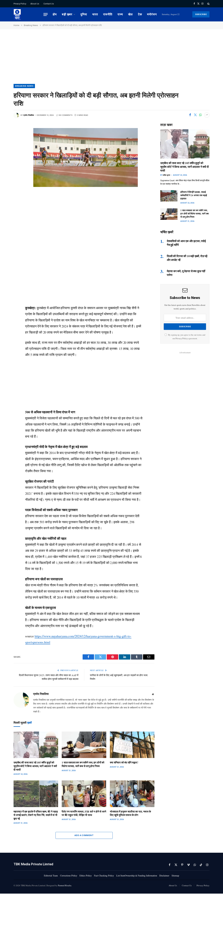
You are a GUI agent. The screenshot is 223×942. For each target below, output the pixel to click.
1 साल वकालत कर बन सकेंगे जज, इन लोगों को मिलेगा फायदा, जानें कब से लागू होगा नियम (83, 764)
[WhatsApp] (5, 153)
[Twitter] (5, 146)
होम (55, 14)
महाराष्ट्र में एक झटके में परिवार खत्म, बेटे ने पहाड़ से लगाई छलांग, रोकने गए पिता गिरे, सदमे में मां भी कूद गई (36, 815)
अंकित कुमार (166, 175)
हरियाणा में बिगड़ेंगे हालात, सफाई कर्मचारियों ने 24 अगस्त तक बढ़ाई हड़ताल (193, 195)
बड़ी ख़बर (67, 14)
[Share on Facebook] (190, 115)
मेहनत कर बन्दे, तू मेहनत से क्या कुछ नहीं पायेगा (186, 273)
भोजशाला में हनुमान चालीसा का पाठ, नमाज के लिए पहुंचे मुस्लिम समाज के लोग (130, 813)
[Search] (208, 3)
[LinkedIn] (5, 161)
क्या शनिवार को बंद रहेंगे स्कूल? (124, 762)
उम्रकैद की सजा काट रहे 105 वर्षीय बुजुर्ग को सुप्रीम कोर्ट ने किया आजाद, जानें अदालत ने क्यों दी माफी (35, 766)
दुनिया (83, 14)
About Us (34, 3)
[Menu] (45, 14)
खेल (130, 14)
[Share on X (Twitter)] (195, 115)
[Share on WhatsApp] (200, 115)
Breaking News (24, 86)
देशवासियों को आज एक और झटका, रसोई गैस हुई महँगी (186, 243)
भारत (95, 14)
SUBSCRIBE (201, 14)
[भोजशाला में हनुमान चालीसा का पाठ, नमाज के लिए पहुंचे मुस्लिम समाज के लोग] (132, 793)
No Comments (65, 115)
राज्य (120, 14)
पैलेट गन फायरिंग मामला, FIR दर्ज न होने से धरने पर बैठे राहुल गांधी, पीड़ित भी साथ (84, 813)
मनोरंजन (152, 14)
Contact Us (48, 3)
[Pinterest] (5, 168)
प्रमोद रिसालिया (28, 115)
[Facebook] (5, 139)
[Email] (5, 175)
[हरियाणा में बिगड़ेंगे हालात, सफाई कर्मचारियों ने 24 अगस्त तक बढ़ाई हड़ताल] (168, 195)
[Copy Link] (5, 183)
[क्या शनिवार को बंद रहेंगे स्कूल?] (132, 745)
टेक (140, 14)
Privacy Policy (20, 3)
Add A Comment (84, 835)
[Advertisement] (111, 60)
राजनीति (107, 14)
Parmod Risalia (64, 885)
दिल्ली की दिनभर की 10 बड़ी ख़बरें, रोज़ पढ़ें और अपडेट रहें (187, 258)
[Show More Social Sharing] (206, 115)
